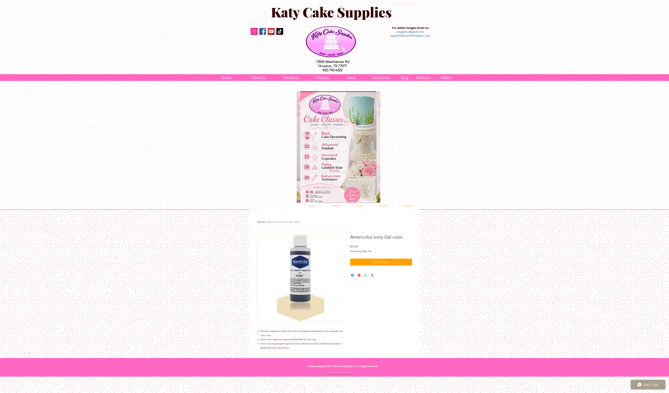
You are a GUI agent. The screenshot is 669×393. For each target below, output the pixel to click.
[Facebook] (262, 31)
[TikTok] (279, 31)
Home (261, 221)
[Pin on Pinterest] (359, 275)
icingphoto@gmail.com (410, 31)
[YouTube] (271, 31)
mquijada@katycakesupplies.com (410, 35)
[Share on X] (372, 275)
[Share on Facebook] (352, 275)
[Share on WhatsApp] (366, 275)
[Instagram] (254, 31)
